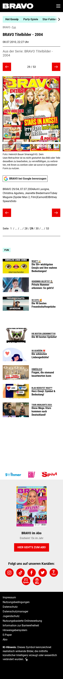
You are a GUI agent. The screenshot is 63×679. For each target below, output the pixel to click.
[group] (30, 19)
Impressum (9, 597)
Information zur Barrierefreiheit (21, 625)
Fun (14, 27)
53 (47, 228)
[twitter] (42, 572)
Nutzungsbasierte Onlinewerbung (22, 620)
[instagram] (9, 572)
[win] (37, 581)
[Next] (57, 19)
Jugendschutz (11, 616)
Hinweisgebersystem (15, 630)
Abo (5, 639)
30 (37, 228)
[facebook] (31, 572)
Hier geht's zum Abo (31, 547)
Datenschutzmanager (15, 611)
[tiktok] (20, 572)
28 (26, 228)
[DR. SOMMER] (13, 474)
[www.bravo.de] (18, 6)
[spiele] (26, 581)
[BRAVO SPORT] (50, 474)
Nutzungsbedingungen (16, 602)
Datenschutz (10, 606)
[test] (54, 572)
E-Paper (7, 634)
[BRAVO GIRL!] (31, 474)
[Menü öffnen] (58, 6)
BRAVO (6, 27)
